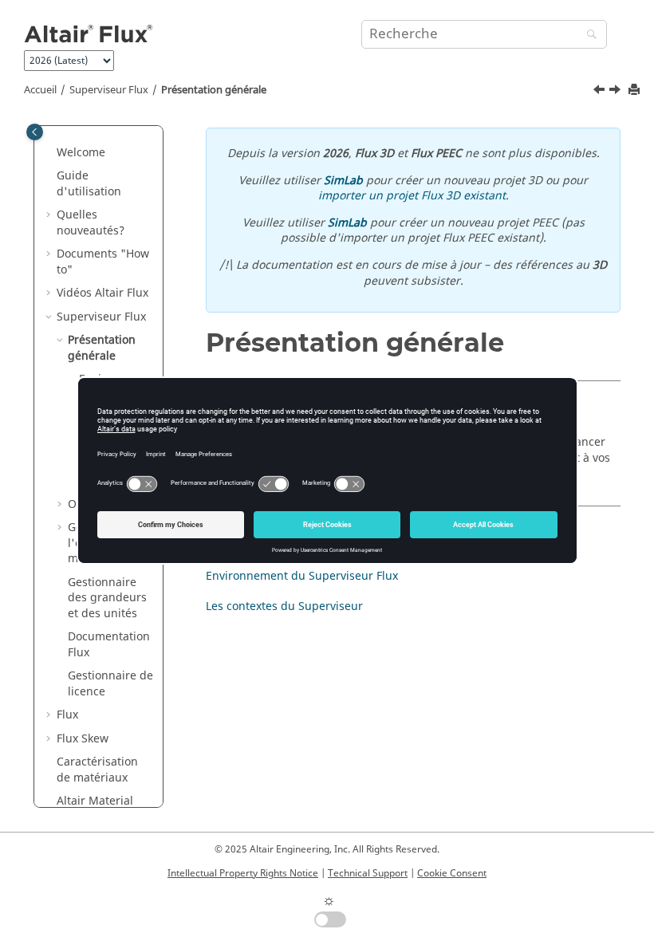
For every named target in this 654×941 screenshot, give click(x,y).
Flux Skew (82, 738)
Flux (67, 715)
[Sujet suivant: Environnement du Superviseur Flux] (616, 91)
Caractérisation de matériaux (97, 770)
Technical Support (368, 873)
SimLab (343, 180)
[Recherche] (587, 35)
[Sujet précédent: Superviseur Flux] (600, 91)
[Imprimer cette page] (635, 90)
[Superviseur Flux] (600, 91)
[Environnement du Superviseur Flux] (616, 91)
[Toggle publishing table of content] (34, 132)
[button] (50, 153)
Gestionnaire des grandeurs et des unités (107, 598)
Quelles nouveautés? (90, 223)
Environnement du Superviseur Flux (302, 576)
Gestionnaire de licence (110, 683)
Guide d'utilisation (89, 183)
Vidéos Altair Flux (102, 293)
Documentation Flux (109, 644)
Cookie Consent (452, 873)
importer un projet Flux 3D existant (412, 195)
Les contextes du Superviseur (284, 606)
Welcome (81, 152)
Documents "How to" (103, 262)
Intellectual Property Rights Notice (242, 873)
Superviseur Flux (108, 90)
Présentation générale (213, 90)
